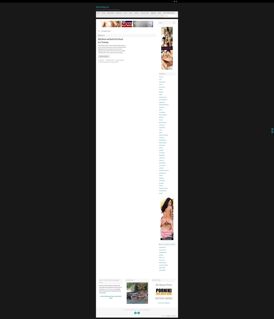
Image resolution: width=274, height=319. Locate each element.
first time (161, 117)
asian (160, 79)
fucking (161, 120)
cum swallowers (163, 99)
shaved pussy (162, 173)
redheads (161, 168)
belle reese (102, 62)
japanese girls (162, 140)
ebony (160, 110)
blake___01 (161, 257)
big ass (117, 60)
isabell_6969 (162, 267)
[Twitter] (174, 1)
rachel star (111, 62)
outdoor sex (162, 158)
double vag (162, 107)
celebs (160, 94)
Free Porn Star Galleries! (164, 303)
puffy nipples (162, 163)
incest (160, 130)
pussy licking (162, 165)
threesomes (162, 180)
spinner (161, 175)
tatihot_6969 (162, 270)
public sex (161, 160)
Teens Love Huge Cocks (109, 289)
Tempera (168, 316)
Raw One (102, 60)
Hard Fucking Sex (102, 7)
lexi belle (161, 150)
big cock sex (162, 87)
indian (160, 132)
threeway (122, 60)
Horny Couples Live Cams (167, 244)
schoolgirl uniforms (164, 170)
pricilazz (161, 255)
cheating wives (162, 97)
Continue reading (103, 56)
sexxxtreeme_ (162, 247)
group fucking (162, 122)
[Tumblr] (176, 1)
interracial (161, 137)
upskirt (161, 193)
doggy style (162, 102)
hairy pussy (162, 125)
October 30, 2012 (110, 60)
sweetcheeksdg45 (163, 265)
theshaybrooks (162, 252)
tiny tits (161, 185)
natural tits (162, 153)
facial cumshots (163, 115)
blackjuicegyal (162, 262)
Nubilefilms (162, 155)
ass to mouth (162, 82)
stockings (161, 178)
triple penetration (163, 188)
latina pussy (162, 145)
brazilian (161, 92)
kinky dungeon (162, 142)
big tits (161, 89)
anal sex (161, 77)
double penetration (164, 104)
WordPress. (174, 316)
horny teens (162, 127)
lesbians (161, 147)
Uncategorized (162, 190)
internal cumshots (163, 135)
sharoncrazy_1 (162, 250)
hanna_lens (162, 260)
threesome (116, 62)
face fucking (162, 112)
